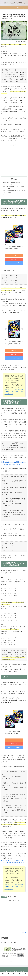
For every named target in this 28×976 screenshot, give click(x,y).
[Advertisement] (14, 160)
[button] (25, 498)
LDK (10, 896)
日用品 (15, 896)
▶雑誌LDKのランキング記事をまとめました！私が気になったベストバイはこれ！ (14, 392)
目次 (12, 179)
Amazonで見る (14, 255)
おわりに (6, 195)
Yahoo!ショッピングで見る (14, 262)
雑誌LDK (5, 896)
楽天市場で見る (14, 259)
